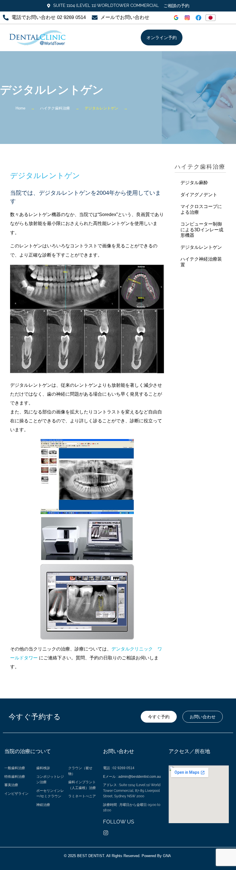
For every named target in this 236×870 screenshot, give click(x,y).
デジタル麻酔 (194, 182)
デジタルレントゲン (201, 247)
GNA (167, 856)
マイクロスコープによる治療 (201, 209)
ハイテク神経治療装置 (201, 262)
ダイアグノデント (198, 194)
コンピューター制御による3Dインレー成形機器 (201, 230)
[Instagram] (106, 833)
